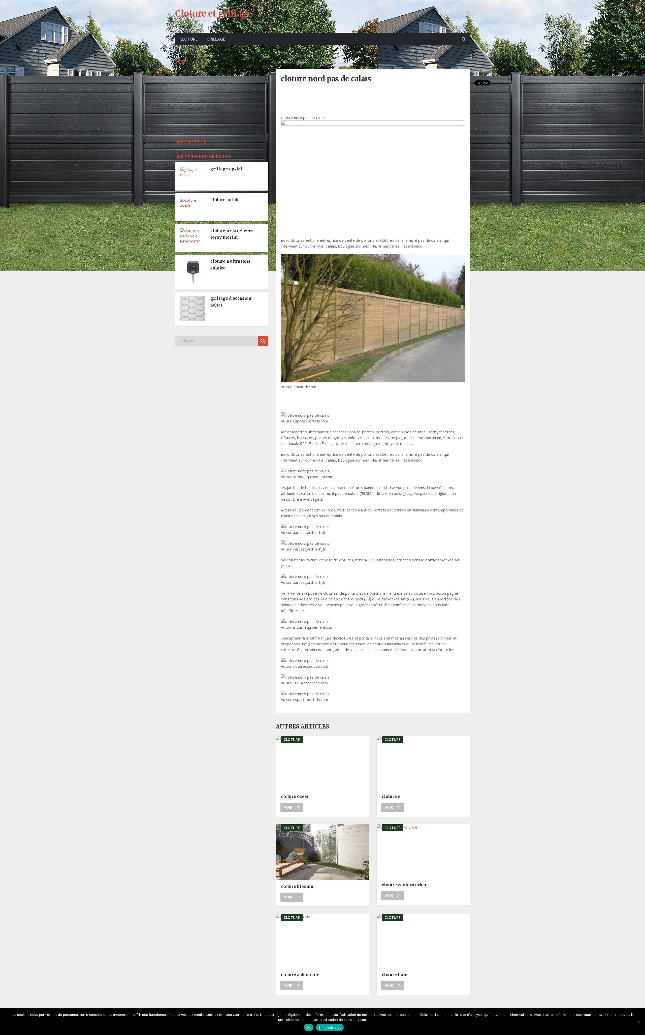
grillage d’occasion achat (230, 302)
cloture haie (394, 974)
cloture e (391, 796)
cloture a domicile (300, 974)
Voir (288, 807)
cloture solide (225, 199)
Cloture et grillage (213, 13)
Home (287, 62)
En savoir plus (329, 1027)
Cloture (189, 39)
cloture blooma (297, 886)
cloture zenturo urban (405, 884)
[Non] (638, 1021)
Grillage (216, 39)
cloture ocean (295, 796)
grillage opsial (226, 168)
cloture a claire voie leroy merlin (231, 234)
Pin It (478, 112)
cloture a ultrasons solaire (230, 264)
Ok (308, 1027)
